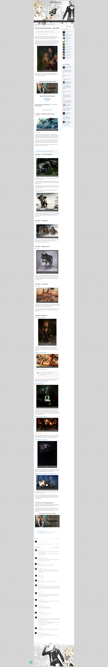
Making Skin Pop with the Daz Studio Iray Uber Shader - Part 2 (68, 35)
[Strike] (42, 544)
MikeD (38, 248)
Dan (63, 74)
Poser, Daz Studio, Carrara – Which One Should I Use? (68, 122)
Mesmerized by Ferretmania (41, 439)
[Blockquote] (45, 544)
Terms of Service (58, 644)
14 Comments (45, 34)
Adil (63, 99)
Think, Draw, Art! (55, 2)
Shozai (38, 156)
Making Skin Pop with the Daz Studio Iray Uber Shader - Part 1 (68, 38)
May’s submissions (43, 190)
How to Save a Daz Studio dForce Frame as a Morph (68, 105)
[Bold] (38, 544)
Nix (63, 90)
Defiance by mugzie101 (40, 317)
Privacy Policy (63, 644)
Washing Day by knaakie (40, 352)
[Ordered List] (43, 544)
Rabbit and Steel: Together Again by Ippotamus (45, 473)
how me (64, 124)
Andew (64, 84)
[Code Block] (46, 544)
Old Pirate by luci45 (39, 383)
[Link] (48, 544)
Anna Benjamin (47, 99)
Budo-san (38, 222)
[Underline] (40, 544)
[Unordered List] (44, 544)
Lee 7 (57, 104)
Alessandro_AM (47, 98)
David (63, 115)
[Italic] (39, 544)
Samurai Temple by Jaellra (41, 416)
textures (57, 409)
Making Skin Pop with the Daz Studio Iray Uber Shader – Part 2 (68, 82)
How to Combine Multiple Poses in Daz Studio (68, 113)
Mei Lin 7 (51, 104)
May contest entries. (47, 109)
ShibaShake (54, 644)
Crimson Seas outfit (51, 409)
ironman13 (47, 100)
